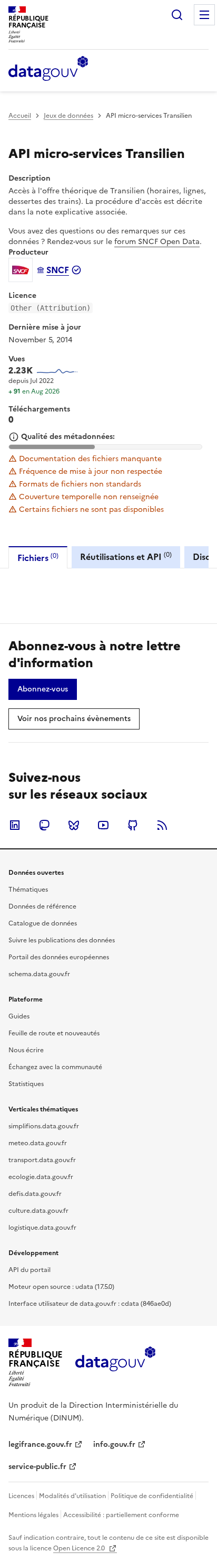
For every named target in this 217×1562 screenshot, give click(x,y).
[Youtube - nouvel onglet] (103, 825)
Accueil (19, 115)
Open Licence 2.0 (79, 1548)
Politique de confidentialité (152, 1496)
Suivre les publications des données (61, 940)
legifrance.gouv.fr (40, 1444)
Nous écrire (26, 1050)
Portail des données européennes (58, 957)
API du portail (29, 1270)
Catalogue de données (42, 923)
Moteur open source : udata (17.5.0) (61, 1287)
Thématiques (28, 889)
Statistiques (26, 1084)
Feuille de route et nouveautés (54, 1033)
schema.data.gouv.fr (39, 974)
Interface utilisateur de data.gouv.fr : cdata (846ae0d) (89, 1303)
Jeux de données (68, 115)
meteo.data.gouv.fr (37, 1143)
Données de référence (42, 906)
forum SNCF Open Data (157, 241)
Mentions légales (33, 1515)
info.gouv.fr (114, 1444)
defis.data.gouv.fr (35, 1194)
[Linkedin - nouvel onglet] (14, 825)
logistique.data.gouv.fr (42, 1227)
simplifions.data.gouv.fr (43, 1126)
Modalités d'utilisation (72, 1496)
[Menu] (204, 14)
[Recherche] (177, 14)
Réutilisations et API (126, 556)
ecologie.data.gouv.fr (40, 1177)
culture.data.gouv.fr (38, 1210)
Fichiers (37, 557)
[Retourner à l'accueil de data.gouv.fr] (48, 69)
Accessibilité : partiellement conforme (121, 1515)
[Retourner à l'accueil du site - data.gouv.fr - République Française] (115, 1363)
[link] (42, 689)
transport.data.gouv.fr (42, 1160)
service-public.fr (37, 1466)
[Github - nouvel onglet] (132, 825)
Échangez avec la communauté (55, 1067)
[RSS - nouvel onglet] (162, 825)
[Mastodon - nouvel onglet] (44, 825)
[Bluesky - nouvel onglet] (73, 825)
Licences (21, 1496)
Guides (18, 1016)
